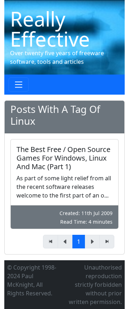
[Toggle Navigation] (19, 84)
